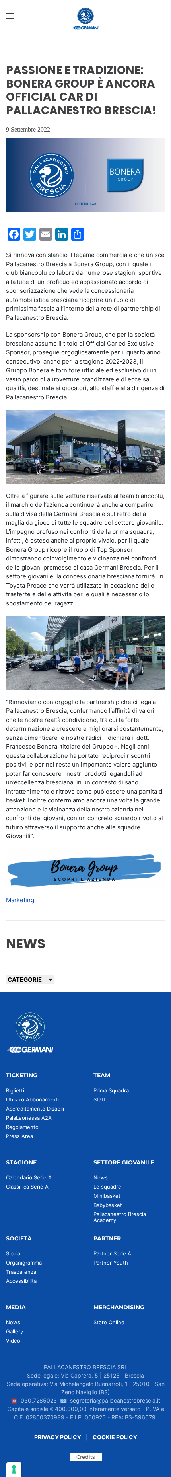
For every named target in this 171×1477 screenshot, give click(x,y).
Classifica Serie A (27, 1186)
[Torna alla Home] (85, 16)
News (100, 1177)
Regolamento (22, 1127)
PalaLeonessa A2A (29, 1118)
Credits (85, 1457)
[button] (10, 16)
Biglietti (15, 1090)
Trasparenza (21, 1272)
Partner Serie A (112, 1253)
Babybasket (107, 1205)
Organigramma (24, 1262)
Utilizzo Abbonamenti (32, 1099)
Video (13, 1340)
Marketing (20, 900)
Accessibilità (21, 1281)
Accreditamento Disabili (35, 1108)
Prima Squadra (111, 1090)
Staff (99, 1099)
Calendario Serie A (29, 1177)
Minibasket (106, 1196)
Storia (13, 1253)
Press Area (19, 1136)
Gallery (14, 1331)
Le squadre (107, 1186)
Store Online (108, 1322)
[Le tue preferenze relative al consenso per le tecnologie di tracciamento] (13, 1469)
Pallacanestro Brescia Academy (119, 1217)
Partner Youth (110, 1262)
